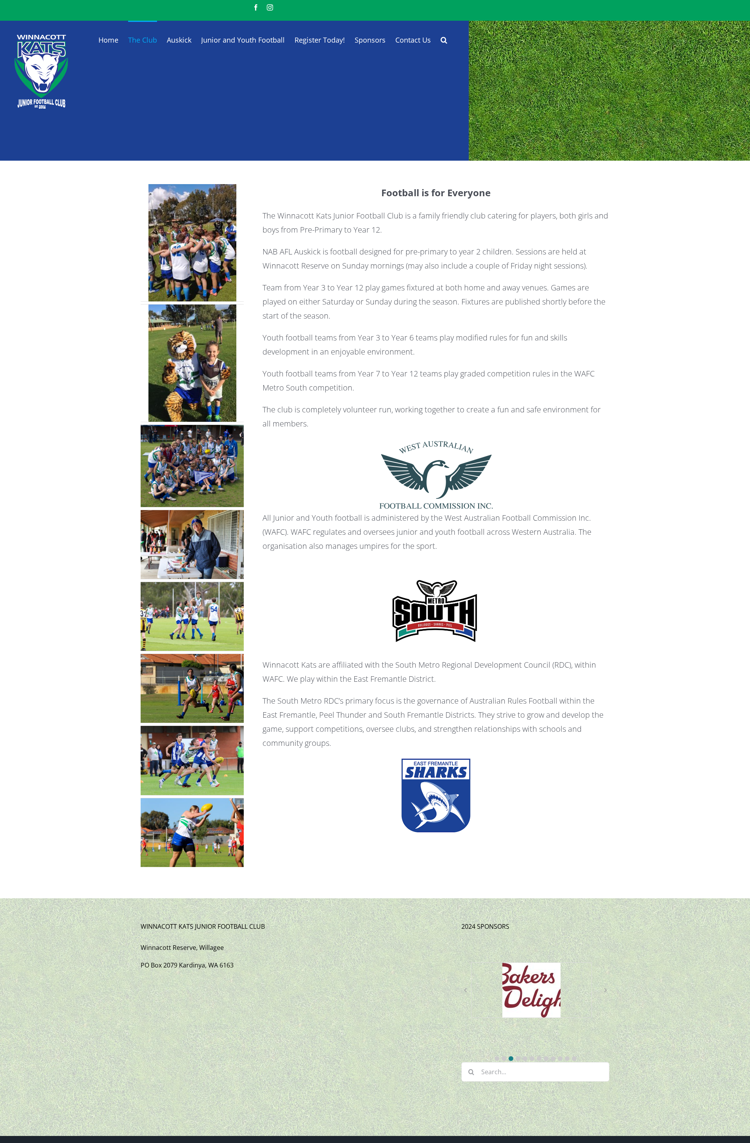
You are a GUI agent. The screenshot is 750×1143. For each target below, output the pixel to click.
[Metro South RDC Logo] (436, 564)
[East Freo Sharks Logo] (436, 761)
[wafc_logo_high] (436, 441)
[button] (444, 39)
